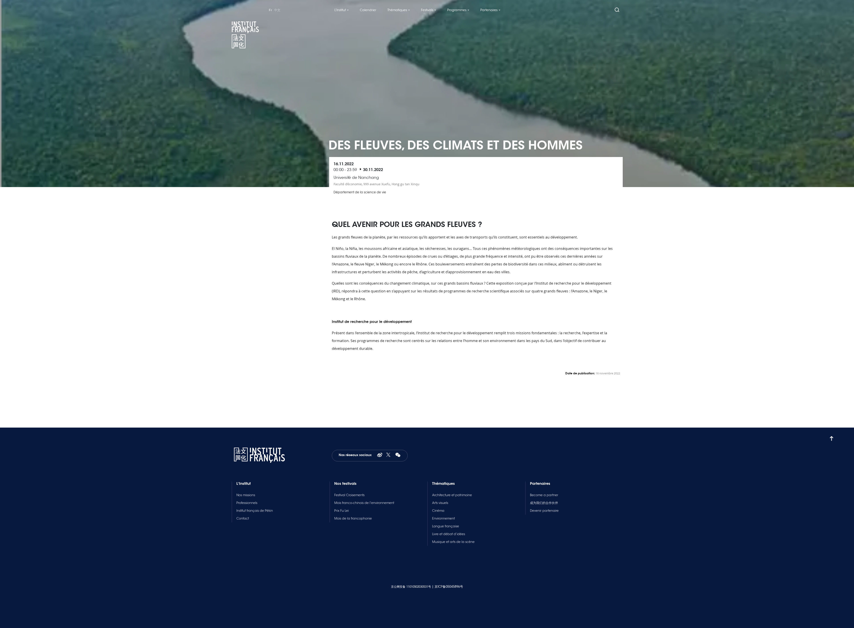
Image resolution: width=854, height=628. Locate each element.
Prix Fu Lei (341, 511)
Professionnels (246, 503)
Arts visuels (440, 503)
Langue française (445, 526)
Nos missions (245, 495)
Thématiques (397, 10)
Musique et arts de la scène (453, 542)
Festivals (427, 10)
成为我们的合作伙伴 (544, 503)
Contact (242, 518)
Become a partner (544, 495)
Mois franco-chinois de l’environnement (364, 503)
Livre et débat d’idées (448, 534)
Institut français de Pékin (254, 511)
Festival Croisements (349, 495)
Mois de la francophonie (353, 518)
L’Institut (340, 10)
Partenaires (488, 10)
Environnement (443, 518)
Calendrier (368, 10)
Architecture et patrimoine (452, 495)
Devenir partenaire (544, 511)
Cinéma (438, 511)
